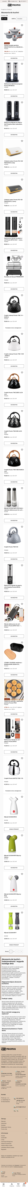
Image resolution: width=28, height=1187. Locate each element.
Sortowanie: (14, 18)
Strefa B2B (4, 1)
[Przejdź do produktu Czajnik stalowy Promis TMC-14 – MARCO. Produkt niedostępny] (14, 304)
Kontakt (3, 1135)
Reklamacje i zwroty (6, 1127)
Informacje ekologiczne (7, 1141)
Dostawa (3, 1125)
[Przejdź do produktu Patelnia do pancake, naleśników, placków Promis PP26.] (14, 690)
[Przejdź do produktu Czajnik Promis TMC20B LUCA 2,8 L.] (14, 419)
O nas (2, 1139)
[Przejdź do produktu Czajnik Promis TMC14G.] (14, 535)
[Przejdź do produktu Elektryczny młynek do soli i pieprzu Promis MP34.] (14, 728)
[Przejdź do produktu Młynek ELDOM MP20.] (14, 805)
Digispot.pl (15, 1182)
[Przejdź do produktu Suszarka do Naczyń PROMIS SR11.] (14, 265)
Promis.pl (6, 9)
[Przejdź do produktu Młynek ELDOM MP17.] (14, 921)
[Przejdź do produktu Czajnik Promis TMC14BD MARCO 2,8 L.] (14, 458)
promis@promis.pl (13, 1)
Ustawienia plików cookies (7, 1147)
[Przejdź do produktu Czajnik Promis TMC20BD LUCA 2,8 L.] (14, 381)
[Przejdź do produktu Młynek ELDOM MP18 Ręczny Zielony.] (14, 844)
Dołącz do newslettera (4, 1161)
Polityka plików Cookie (6, 1145)
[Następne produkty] (17, 951)
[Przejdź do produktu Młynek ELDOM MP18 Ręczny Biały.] (14, 882)
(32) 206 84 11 (23, 1)
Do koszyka (14, 58)
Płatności (3, 1121)
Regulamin (3, 1149)
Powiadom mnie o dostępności (13, 327)
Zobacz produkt (14, 829)
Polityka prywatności (6, 1143)
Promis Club (4, 1129)
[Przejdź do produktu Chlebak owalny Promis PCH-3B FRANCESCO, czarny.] (14, 188)
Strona (7, 951)
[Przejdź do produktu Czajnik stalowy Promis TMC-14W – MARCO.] (14, 342)
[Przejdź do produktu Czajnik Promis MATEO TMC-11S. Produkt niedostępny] (14, 767)
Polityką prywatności (18, 1166)
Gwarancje (3, 1123)
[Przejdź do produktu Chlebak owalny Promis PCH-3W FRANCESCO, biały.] (14, 149)
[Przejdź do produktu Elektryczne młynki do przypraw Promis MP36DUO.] (14, 72)
